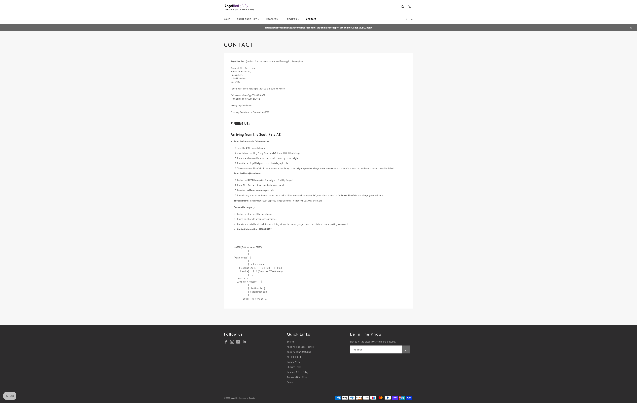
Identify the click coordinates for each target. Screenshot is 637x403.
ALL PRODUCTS (294, 356)
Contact (291, 382)
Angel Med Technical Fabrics (300, 346)
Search (290, 341)
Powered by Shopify (247, 398)
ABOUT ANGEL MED (247, 19)
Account (409, 19)
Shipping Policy (294, 366)
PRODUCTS (272, 19)
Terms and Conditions (297, 377)
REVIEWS (292, 19)
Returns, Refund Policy (297, 372)
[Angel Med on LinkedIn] (245, 342)
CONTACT (311, 19)
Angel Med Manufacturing (299, 351)
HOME (227, 19)
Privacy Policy (293, 361)
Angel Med (235, 398)
